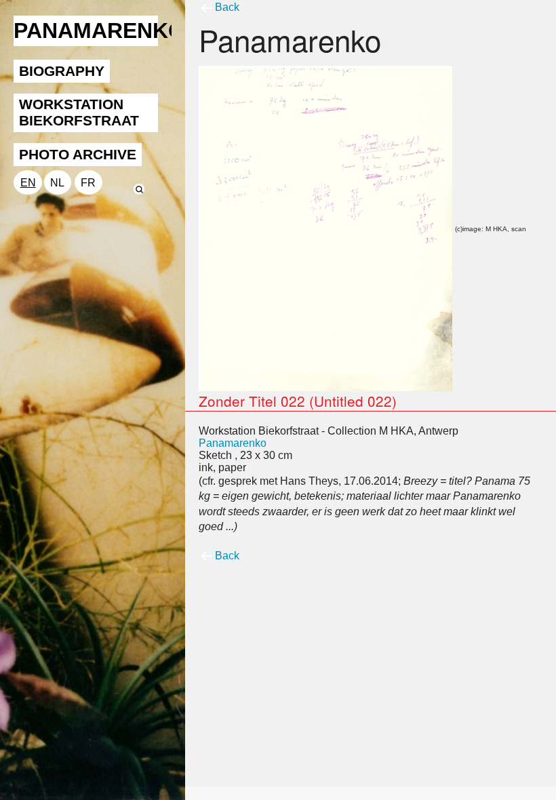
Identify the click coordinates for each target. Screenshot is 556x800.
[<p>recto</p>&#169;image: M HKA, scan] (325, 227)
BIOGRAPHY (61, 71)
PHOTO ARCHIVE (77, 154)
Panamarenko (232, 443)
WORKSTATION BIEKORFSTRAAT (79, 112)
